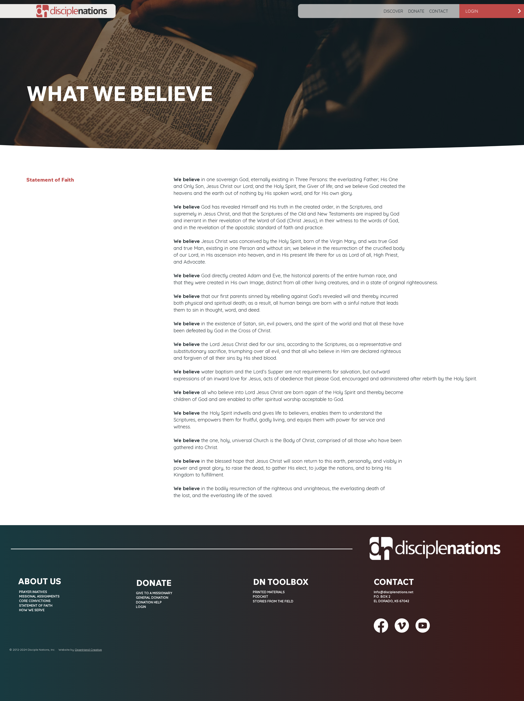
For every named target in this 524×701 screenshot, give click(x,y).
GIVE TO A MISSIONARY (154, 593)
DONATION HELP (149, 602)
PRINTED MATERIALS (269, 592)
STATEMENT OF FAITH (35, 605)
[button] (393, 11)
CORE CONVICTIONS (35, 601)
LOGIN (141, 607)
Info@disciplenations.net (393, 592)
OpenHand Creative (88, 650)
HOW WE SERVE (32, 610)
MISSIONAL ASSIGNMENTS (39, 596)
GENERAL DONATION (152, 597)
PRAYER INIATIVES (33, 592)
